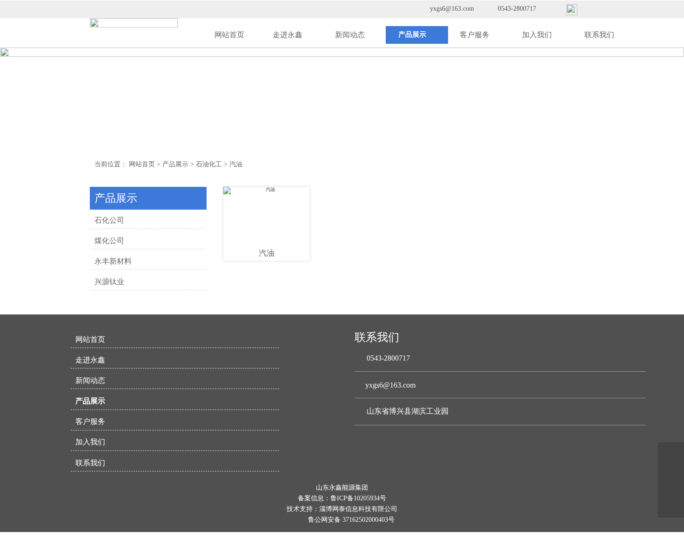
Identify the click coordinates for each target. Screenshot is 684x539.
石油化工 (209, 164)
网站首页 (142, 164)
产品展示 (175, 164)
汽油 (235, 164)
